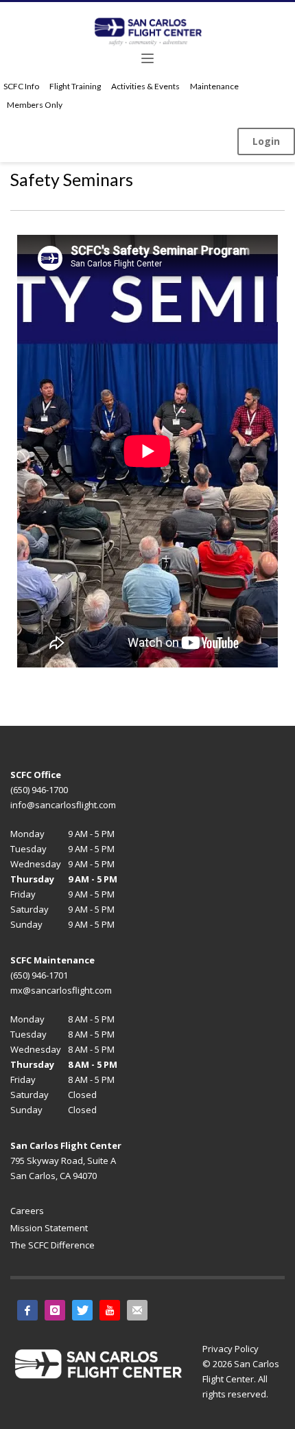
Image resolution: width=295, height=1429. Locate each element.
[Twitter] (82, 1310)
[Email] (137, 1310)
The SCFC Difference (52, 1245)
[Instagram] (55, 1310)
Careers (27, 1210)
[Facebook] (27, 1310)
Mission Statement (49, 1228)
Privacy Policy (230, 1348)
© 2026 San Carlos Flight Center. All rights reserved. (240, 1379)
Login (266, 141)
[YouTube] (109, 1310)
